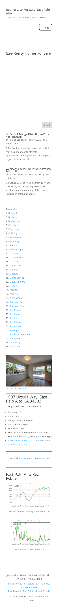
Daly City (12, 233)
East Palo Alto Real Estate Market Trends (29, 591)
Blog (46, 27)
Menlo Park (15, 265)
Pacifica (13, 289)
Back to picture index (17, 388)
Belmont (12, 213)
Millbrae (14, 269)
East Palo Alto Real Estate (23, 476)
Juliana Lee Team (18, 139)
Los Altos (14, 253)
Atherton (12, 208)
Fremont (14, 245)
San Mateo (15, 322)
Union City (15, 342)
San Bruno (15, 310)
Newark (13, 285)
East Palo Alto (15, 237)
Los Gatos (14, 261)
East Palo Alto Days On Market (29, 549)
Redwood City (17, 301)
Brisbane (13, 217)
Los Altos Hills (17, 257)
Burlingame (14, 221)
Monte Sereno (17, 277)
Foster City (13, 241)
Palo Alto (14, 293)
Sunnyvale (15, 338)
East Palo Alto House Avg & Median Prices (29, 511)
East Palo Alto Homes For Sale (34, 458)
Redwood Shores (18, 306)
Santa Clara (15, 326)
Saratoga (14, 330)
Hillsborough (16, 249)
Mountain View (17, 281)
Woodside (15, 346)
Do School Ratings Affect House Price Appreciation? (27, 135)
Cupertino (13, 229)
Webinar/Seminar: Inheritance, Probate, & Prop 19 (29, 170)
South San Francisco (20, 334)
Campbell (13, 225)
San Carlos (15, 314)
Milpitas (14, 273)
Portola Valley (17, 297)
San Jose (14, 318)
